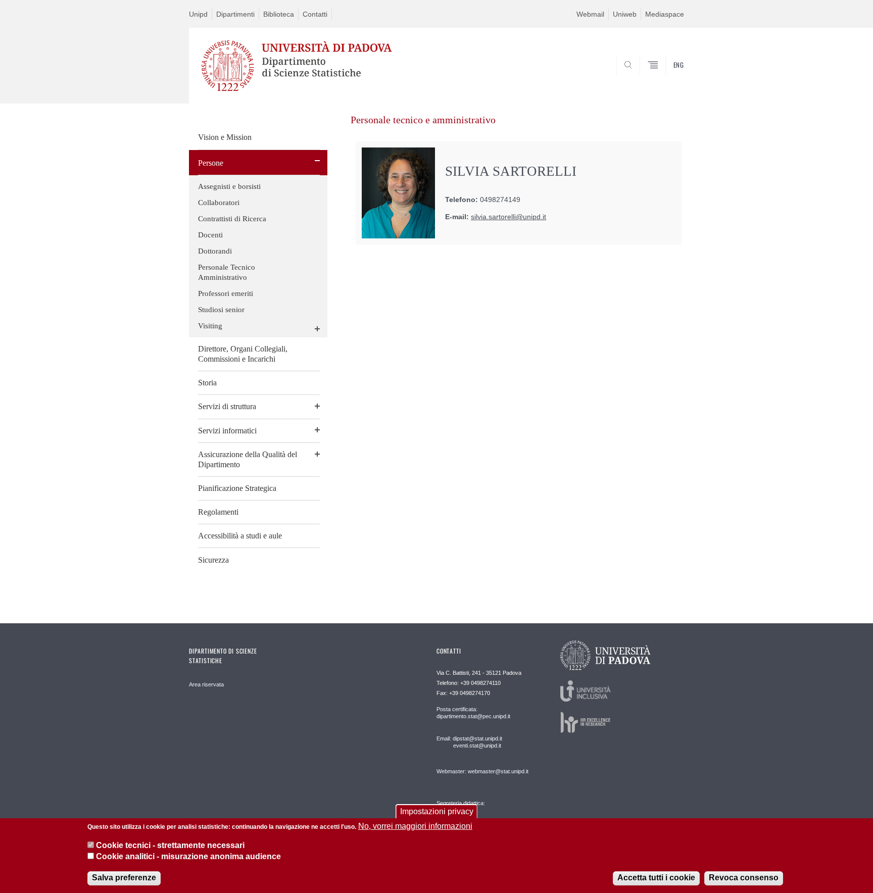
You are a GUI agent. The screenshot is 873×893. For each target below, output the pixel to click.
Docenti (210, 235)
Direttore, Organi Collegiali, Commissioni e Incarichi (242, 353)
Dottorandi (215, 251)
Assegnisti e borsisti (229, 186)
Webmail (590, 14)
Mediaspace (664, 14)
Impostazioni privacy (436, 811)
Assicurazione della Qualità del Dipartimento (247, 459)
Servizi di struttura (227, 406)
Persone (210, 163)
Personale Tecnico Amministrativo (226, 272)
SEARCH (666, 79)
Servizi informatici (227, 430)
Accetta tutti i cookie (656, 877)
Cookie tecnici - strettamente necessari (170, 845)
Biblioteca (278, 14)
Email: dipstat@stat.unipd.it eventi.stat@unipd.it (469, 742)
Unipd (198, 14)
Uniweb (625, 14)
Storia (207, 382)
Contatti (315, 14)
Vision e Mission (225, 137)
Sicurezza (213, 560)
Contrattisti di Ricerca (232, 219)
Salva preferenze (124, 877)
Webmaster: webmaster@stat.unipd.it (482, 771)
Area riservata (206, 684)
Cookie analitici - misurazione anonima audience (188, 857)
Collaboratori (218, 203)
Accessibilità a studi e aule (240, 535)
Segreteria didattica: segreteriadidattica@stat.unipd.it (476, 813)
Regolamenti (218, 512)
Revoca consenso (744, 877)
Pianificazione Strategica (237, 488)
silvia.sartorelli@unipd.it (508, 217)
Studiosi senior (221, 310)
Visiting (210, 326)
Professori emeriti (225, 293)
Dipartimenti (235, 14)
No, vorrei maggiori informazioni (415, 826)
